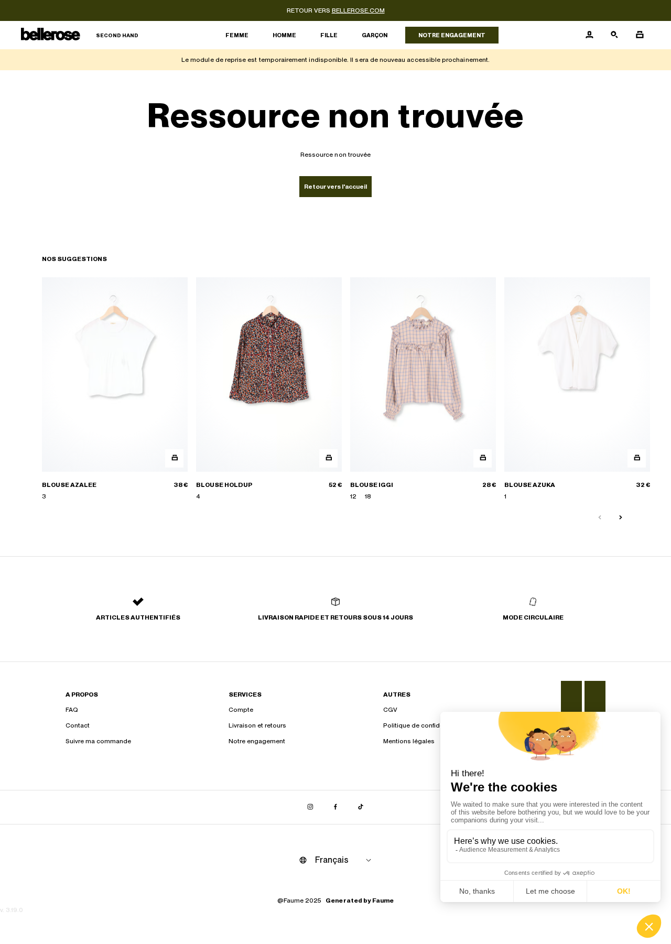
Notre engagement (451, 35)
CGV (390, 709)
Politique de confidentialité (423, 725)
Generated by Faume (360, 900)
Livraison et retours (257, 725)
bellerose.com (358, 10)
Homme (284, 35)
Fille (329, 35)
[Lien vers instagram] (310, 807)
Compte (241, 709)
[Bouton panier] (639, 35)
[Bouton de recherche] (614, 35)
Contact (78, 725)
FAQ (72, 709)
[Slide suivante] (620, 518)
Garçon (374, 35)
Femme (236, 35)
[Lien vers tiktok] (360, 807)
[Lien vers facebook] (335, 807)
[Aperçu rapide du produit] (174, 458)
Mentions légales (409, 741)
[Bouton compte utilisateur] (589, 35)
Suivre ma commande (98, 741)
